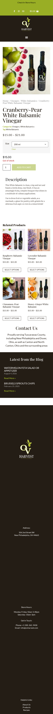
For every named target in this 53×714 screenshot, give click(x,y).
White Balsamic (12, 129)
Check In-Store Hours (26, 2)
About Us (26, 704)
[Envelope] (23, 11)
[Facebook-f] (14, 11)
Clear (14, 149)
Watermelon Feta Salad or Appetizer (21, 369)
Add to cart (24, 167)
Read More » (10, 378)
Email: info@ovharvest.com (26, 628)
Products (26, 707)
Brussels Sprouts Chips (19, 383)
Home (6, 100)
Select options (12, 270)
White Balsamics (29, 100)
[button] (26, 37)
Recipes (26, 710)
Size (7, 143)
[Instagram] (19, 11)
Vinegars (14, 100)
